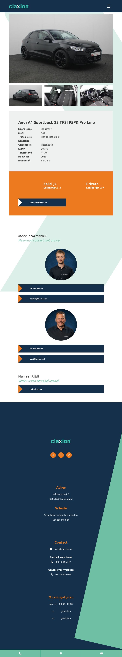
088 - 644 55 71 (63, 561)
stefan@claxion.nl (38, 298)
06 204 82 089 (36, 348)
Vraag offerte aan (38, 202)
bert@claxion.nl (37, 359)
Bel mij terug (36, 389)
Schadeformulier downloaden (61, 514)
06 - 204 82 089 (63, 574)
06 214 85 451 (36, 288)
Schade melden (61, 519)
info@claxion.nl (63, 549)
